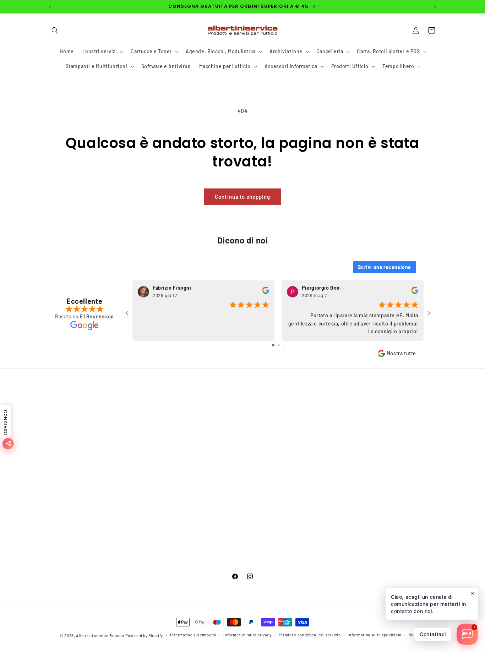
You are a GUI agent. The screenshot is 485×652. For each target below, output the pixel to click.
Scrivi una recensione (384, 267)
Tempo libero (194, 566)
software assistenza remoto (80, 541)
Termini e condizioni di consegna (87, 454)
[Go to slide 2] (279, 345)
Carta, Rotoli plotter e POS (209, 491)
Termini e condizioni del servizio (86, 504)
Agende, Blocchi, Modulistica (213, 454)
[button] (55, 30)
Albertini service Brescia (100, 635)
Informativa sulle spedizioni (375, 635)
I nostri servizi (195, 429)
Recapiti (417, 635)
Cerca (54, 416)
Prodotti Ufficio (197, 554)
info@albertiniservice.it (364, 494)
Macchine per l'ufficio (204, 529)
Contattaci (59, 491)
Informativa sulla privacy (247, 635)
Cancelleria (191, 479)
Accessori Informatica (204, 541)
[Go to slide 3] (283, 345)
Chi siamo (59, 479)
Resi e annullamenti (71, 529)
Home (185, 416)
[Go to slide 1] (273, 345)
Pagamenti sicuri (67, 429)
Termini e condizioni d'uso (79, 441)
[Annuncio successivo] (435, 6)
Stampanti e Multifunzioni (209, 504)
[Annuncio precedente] (50, 6)
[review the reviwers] (265, 292)
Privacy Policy (63, 467)
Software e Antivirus (203, 516)
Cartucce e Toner (198, 441)
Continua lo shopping (242, 196)
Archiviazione (194, 467)
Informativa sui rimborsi (76, 516)
